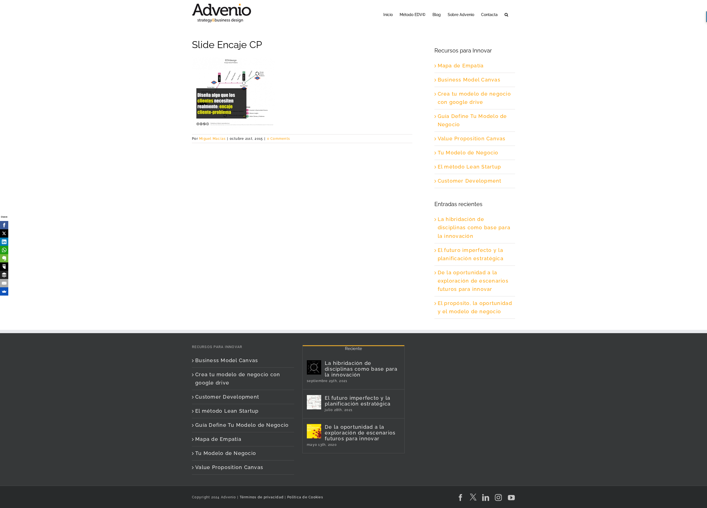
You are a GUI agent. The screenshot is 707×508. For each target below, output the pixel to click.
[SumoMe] (4, 291)
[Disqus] (302, 212)
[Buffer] (4, 275)
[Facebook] (4, 225)
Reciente (353, 348)
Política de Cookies (305, 497)
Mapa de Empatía (461, 66)
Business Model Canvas (469, 80)
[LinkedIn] (4, 242)
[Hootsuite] (4, 266)
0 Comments (278, 139)
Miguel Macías (212, 139)
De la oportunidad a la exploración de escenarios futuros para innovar (473, 281)
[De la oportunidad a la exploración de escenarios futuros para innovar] (314, 431)
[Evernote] (4, 258)
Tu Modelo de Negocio (468, 153)
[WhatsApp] (4, 250)
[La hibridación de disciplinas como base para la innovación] (314, 367)
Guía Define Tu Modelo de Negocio (242, 425)
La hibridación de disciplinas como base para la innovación (474, 227)
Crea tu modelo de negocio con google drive (237, 379)
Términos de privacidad (261, 497)
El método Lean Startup (469, 167)
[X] (4, 233)
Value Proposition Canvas (472, 138)
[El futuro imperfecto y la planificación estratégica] (314, 402)
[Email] (4, 283)
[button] (506, 14)
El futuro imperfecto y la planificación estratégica (358, 401)
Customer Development (470, 181)
